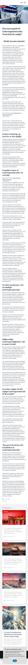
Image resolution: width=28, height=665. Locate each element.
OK (15, 660)
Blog (5, 501)
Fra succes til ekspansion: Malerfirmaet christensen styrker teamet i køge (13, 634)
